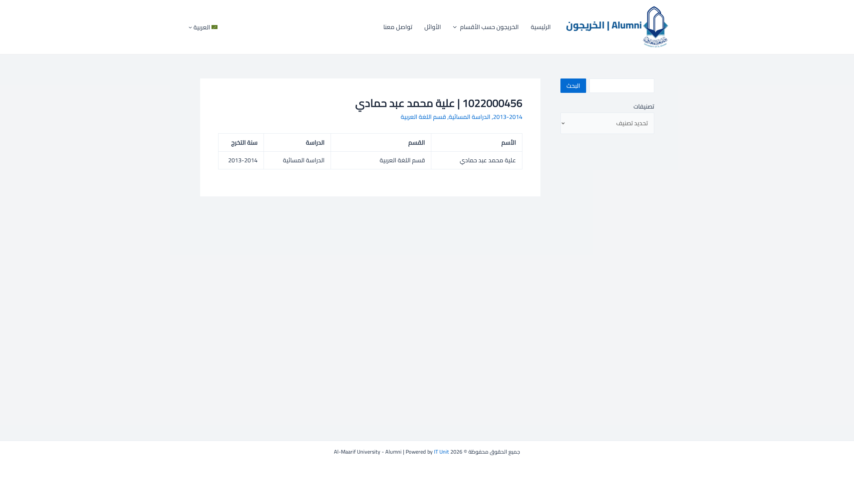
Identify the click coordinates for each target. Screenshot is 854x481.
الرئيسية (541, 26)
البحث (573, 85)
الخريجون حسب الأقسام (489, 26)
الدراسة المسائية (469, 116)
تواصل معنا (397, 26)
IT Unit (441, 452)
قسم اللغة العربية (423, 116)
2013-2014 (507, 116)
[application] (456, 27)
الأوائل (432, 26)
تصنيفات (643, 106)
